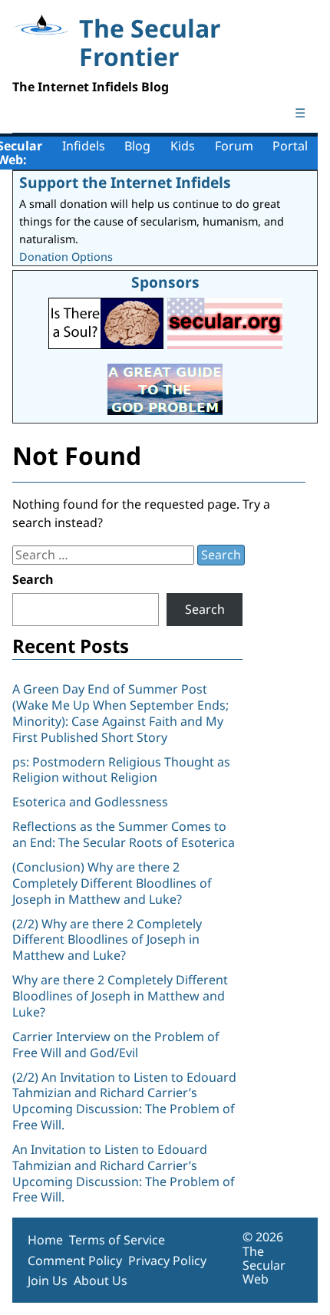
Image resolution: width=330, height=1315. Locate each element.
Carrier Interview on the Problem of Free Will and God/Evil (115, 1044)
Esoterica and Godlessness (90, 801)
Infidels (83, 145)
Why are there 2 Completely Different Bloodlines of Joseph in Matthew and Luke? (120, 995)
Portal (290, 145)
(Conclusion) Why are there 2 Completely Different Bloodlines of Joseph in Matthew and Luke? (112, 883)
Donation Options (66, 256)
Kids (182, 145)
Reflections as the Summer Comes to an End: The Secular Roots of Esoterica (123, 834)
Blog (137, 145)
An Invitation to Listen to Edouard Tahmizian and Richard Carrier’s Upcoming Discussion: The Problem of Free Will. (123, 1173)
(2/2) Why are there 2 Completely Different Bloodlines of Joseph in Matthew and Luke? (107, 939)
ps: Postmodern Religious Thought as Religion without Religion (121, 769)
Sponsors (165, 282)
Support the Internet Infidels (125, 182)
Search (33, 579)
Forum (234, 145)
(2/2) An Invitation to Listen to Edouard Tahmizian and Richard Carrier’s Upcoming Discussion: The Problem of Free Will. (124, 1101)
